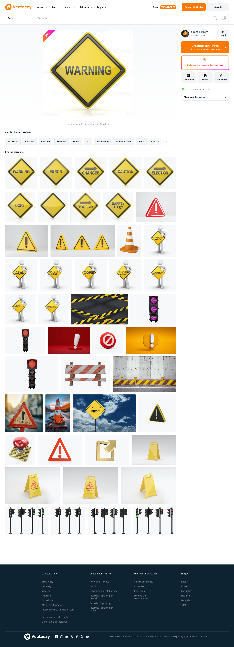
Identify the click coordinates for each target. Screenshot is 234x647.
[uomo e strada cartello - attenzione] (160, 275)
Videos (68, 7)
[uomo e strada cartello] (21, 275)
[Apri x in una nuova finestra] (82, 636)
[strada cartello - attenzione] (125, 173)
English (185, 581)
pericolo (29, 141)
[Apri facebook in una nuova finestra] (56, 636)
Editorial (84, 7)
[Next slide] (171, 141)
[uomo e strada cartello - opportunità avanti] (160, 241)
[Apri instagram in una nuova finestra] (61, 636)
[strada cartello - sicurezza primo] (118, 207)
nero (141, 141)
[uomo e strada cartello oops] (91, 275)
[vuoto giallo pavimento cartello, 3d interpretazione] (154, 450)
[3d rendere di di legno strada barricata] (85, 374)
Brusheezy (47, 581)
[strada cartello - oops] (20, 207)
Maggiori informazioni (195, 97)
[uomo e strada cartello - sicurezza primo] (56, 275)
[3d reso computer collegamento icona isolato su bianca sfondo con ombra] (107, 450)
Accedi (218, 7)
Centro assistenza (143, 581)
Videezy (46, 590)
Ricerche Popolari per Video (101, 609)
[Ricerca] (215, 18)
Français (185, 600)
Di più (100, 7)
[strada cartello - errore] (56, 173)
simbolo (61, 141)
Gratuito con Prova (205, 47)
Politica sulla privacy (173, 636)
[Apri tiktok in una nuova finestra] (77, 636)
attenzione (102, 141)
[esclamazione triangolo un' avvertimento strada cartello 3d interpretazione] (157, 413)
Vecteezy (46, 586)
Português (186, 590)
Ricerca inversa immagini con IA (58, 611)
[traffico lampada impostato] (26, 521)
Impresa (46, 595)
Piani (155, 7)
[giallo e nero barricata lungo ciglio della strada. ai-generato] (144, 374)
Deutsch (185, 595)
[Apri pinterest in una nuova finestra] (72, 636)
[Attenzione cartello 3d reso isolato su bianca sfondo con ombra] (60, 450)
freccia (155, 141)
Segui (223, 35)
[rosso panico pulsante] (20, 450)
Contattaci (139, 586)
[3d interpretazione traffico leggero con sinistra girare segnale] (153, 309)
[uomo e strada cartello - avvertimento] (53, 309)
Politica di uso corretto (196, 636)
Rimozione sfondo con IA (55, 617)
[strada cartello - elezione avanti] (160, 173)
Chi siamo (139, 590)
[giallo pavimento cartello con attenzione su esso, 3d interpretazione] (32, 485)
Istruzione (47, 600)
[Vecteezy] (18, 7)
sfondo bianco (124, 141)
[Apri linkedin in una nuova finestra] (66, 636)
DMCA (93, 586)
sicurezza (13, 141)
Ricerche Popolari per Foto (104, 603)
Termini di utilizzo (153, 636)
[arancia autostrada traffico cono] (129, 241)
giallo (76, 141)
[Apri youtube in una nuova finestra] (87, 636)
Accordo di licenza (99, 581)
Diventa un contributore (141, 597)
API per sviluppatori (52, 604)
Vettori (40, 7)
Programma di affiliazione (104, 590)
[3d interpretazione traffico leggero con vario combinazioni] (25, 340)
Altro (183, 605)
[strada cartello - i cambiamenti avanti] (91, 173)
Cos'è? (208, 89)
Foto (54, 7)
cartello (45, 141)
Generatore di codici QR (55, 621)
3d (88, 141)
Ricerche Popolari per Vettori (101, 597)
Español (185, 586)
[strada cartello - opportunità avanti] (85, 207)
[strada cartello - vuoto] (53, 207)
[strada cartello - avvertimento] (21, 173)
